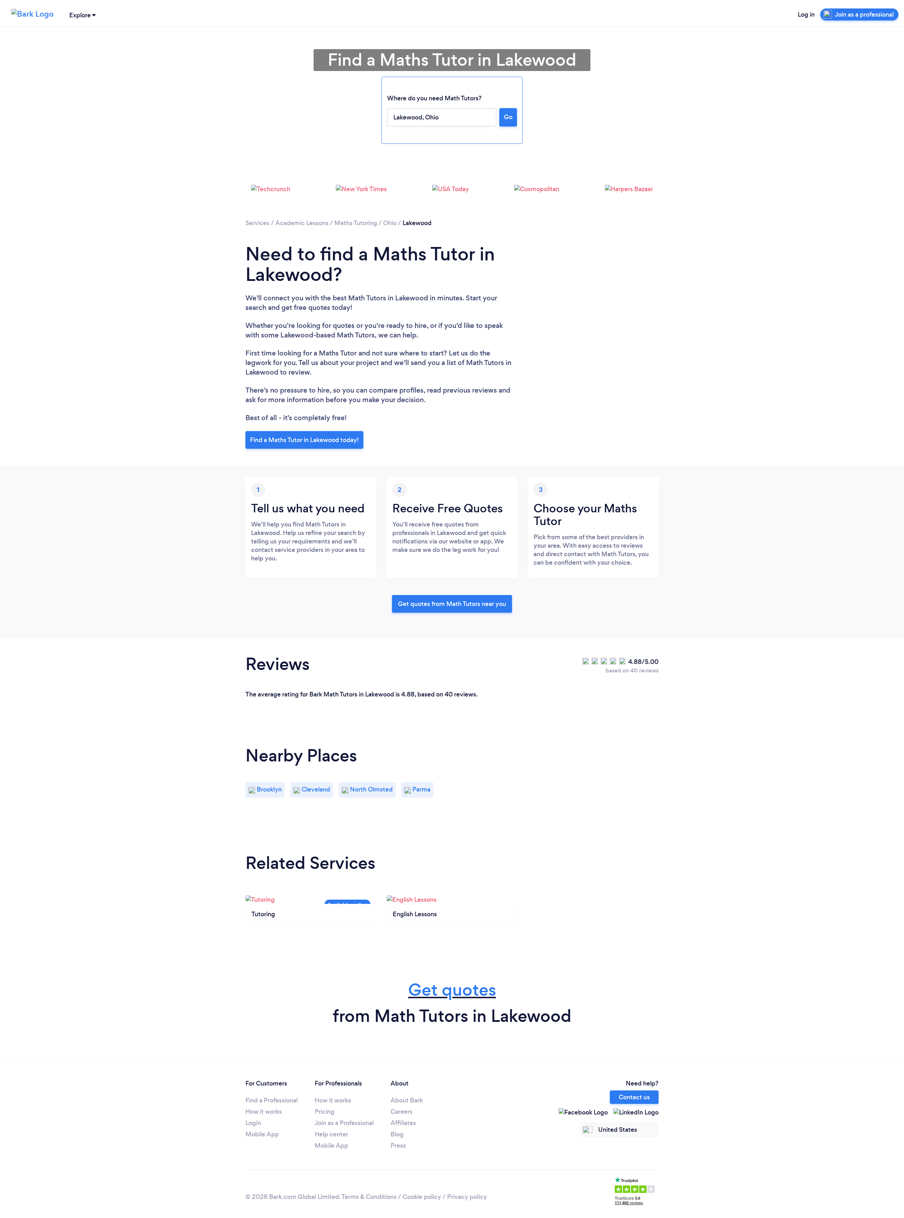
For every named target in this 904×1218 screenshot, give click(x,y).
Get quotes (452, 990)
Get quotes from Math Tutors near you (452, 604)
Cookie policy (422, 1197)
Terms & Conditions (369, 1197)
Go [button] (508, 117)
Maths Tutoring (355, 223)
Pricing (324, 1111)
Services (257, 223)
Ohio (390, 223)
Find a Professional (271, 1100)
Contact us (634, 1097)
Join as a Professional (344, 1123)
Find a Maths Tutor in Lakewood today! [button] (304, 440)
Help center (331, 1134)
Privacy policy (467, 1197)
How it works (263, 1111)
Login (253, 1123)
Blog (397, 1134)
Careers (401, 1111)
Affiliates (403, 1123)
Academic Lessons (301, 223)
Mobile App (262, 1134)
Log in (806, 14)
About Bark (407, 1100)
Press (398, 1145)
